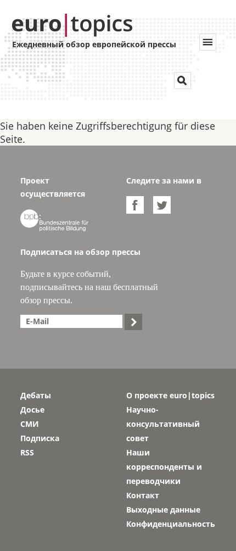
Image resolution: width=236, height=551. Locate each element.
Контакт (142, 495)
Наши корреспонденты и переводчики (164, 466)
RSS (27, 452)
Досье (32, 409)
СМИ (29, 424)
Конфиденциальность (170, 524)
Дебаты (35, 395)
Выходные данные (163, 509)
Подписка (39, 438)
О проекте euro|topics (170, 395)
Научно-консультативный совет (163, 423)
